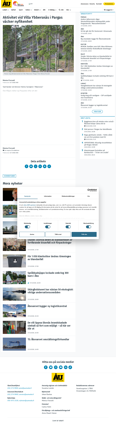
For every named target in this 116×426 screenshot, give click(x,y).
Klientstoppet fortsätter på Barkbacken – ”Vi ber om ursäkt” (96, 152)
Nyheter (84, 93)
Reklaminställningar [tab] (68, 196)
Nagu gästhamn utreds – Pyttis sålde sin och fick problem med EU (98, 137)
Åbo (82, 29)
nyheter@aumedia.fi (26, 400)
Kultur (28, 10)
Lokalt (5, 10)
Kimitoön (84, 64)
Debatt (36, 10)
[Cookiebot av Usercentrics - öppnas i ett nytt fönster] (89, 190)
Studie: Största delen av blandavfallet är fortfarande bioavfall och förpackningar (96, 58)
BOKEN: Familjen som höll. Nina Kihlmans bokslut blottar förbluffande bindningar (96, 49)
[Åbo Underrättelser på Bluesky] (51, 367)
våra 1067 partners (30, 205)
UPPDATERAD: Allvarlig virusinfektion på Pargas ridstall (98, 145)
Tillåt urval (58, 234)
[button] (108, 10)
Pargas (83, 17)
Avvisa (32, 234)
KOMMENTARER (9, 176)
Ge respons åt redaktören (12, 150)
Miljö (83, 54)
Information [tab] (47, 196)
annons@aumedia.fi (26, 394)
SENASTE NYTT (86, 14)
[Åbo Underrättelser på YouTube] (61, 367)
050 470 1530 (12, 400)
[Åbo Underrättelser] (58, 377)
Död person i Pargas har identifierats (98, 130)
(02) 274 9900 (12, 388)
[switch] (47, 226)
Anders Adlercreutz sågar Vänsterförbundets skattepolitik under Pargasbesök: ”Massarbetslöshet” (95, 22)
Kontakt (99, 4)
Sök (62, 10)
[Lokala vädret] (29, 4)
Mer (67, 10)
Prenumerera (109, 4)
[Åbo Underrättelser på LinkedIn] (66, 367)
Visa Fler (97, 111)
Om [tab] (88, 196)
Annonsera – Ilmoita (88, 4)
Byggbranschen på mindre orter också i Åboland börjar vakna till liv (99, 124)
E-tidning (51, 10)
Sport (21, 10)
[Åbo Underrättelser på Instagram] (56, 367)
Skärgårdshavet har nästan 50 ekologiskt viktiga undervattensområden (96, 88)
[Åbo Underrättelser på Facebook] (46, 367)
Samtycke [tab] (27, 196)
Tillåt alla (84, 234)
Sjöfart (13, 10)
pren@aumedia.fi (25, 388)
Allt (44, 10)
